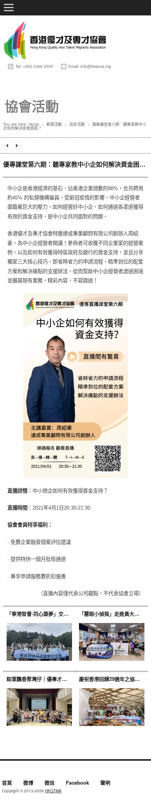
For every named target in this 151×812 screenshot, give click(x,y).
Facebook (77, 783)
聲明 (105, 783)
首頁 (7, 783)
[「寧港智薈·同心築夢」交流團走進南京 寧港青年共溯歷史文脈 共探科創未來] (39, 641)
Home (34, 124)
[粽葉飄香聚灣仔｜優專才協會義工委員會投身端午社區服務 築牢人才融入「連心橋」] (39, 707)
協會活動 (77, 124)
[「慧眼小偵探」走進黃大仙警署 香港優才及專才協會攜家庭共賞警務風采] (112, 641)
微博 (28, 783)
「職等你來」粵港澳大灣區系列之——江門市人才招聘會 (7, 145)
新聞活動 (54, 124)
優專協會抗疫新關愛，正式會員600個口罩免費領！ (17, 145)
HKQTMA (53, 790)
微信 (50, 783)
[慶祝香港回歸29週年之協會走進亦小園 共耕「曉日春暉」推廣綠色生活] (112, 707)
